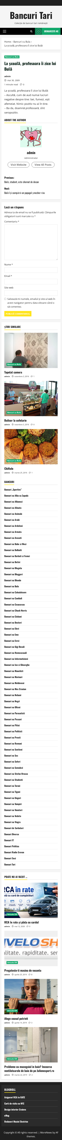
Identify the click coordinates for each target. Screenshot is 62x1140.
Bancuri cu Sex (11, 755)
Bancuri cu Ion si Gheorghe (17, 665)
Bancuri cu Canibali (13, 598)
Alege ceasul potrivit (16, 1018)
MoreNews (46, 1132)
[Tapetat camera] (31, 350)
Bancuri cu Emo (11, 634)
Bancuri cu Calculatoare (15, 592)
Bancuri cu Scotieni (13, 749)
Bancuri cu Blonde (12, 580)
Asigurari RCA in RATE (14, 1097)
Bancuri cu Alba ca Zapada (16, 495)
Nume (8, 264)
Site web (8, 287)
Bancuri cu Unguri (12, 798)
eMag (6, 1115)
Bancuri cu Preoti (12, 737)
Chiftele (8, 468)
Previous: (21, 180)
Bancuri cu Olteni (12, 707)
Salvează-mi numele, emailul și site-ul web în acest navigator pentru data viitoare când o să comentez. (31, 302)
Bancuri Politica (11, 846)
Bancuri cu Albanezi (13, 501)
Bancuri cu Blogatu (13, 568)
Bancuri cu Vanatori (13, 810)
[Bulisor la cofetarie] (31, 398)
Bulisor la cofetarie (15, 420)
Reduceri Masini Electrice (16, 1121)
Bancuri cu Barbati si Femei (17, 556)
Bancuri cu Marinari (13, 677)
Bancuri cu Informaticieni (16, 658)
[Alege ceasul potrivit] (31, 996)
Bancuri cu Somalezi (13, 767)
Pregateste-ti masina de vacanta (22, 970)
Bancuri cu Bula (12, 57)
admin (7, 76)
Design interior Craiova (15, 1109)
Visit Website (18, 164)
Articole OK (12, 914)
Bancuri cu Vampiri (13, 804)
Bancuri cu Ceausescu (14, 604)
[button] (4, 31)
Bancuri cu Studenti (13, 779)
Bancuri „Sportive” (13, 489)
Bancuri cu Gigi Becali (14, 646)
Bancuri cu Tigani (12, 791)
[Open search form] (31, 31)
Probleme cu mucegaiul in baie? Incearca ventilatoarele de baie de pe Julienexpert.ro (29, 1068)
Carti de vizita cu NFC (14, 1103)
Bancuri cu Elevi (11, 628)
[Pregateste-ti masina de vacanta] (31, 948)
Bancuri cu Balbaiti (13, 550)
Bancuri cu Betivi (12, 562)
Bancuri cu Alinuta (12, 507)
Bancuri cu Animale (13, 513)
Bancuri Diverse (11, 834)
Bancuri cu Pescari (13, 719)
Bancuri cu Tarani (12, 785)
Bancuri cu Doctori (13, 622)
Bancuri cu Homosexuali (15, 652)
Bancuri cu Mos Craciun (15, 689)
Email (8, 276)
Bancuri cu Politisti (13, 731)
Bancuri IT (9, 840)
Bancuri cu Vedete (12, 816)
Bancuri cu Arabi (12, 519)
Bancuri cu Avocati (13, 538)
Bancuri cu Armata (12, 532)
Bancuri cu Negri (12, 701)
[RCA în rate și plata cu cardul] (31, 900)
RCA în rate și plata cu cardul (21, 922)
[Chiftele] (31, 446)
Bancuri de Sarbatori (14, 828)
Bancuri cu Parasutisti (14, 713)
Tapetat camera (13, 372)
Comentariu (11, 221)
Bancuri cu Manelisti (13, 671)
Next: (24, 191)
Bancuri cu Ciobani (13, 616)
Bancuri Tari (31, 15)
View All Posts (43, 164)
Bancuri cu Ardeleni (13, 526)
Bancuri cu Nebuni (12, 695)
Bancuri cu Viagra (12, 822)
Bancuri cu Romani (13, 743)
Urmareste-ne (51, 31)
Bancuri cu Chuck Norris (15, 610)
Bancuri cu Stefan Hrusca (16, 773)
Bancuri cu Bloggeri (13, 574)
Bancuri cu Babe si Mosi (15, 544)
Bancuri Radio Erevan (14, 852)
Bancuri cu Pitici (12, 725)
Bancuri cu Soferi (12, 761)
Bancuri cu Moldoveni (14, 683)
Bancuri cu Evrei (11, 640)
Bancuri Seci (10, 858)
